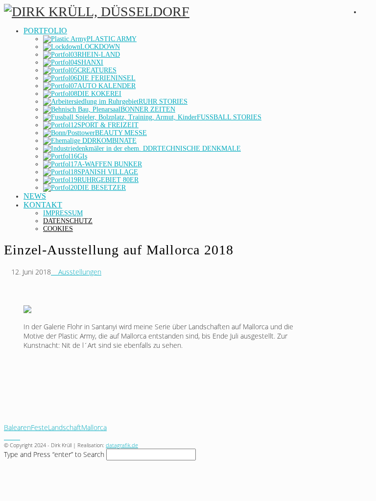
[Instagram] (12, 436)
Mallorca (94, 427)
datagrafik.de (122, 445)
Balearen (17, 427)
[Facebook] (6, 436)
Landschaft (64, 427)
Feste (39, 427)
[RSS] (17, 436)
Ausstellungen (78, 271)
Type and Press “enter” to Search (54, 454)
